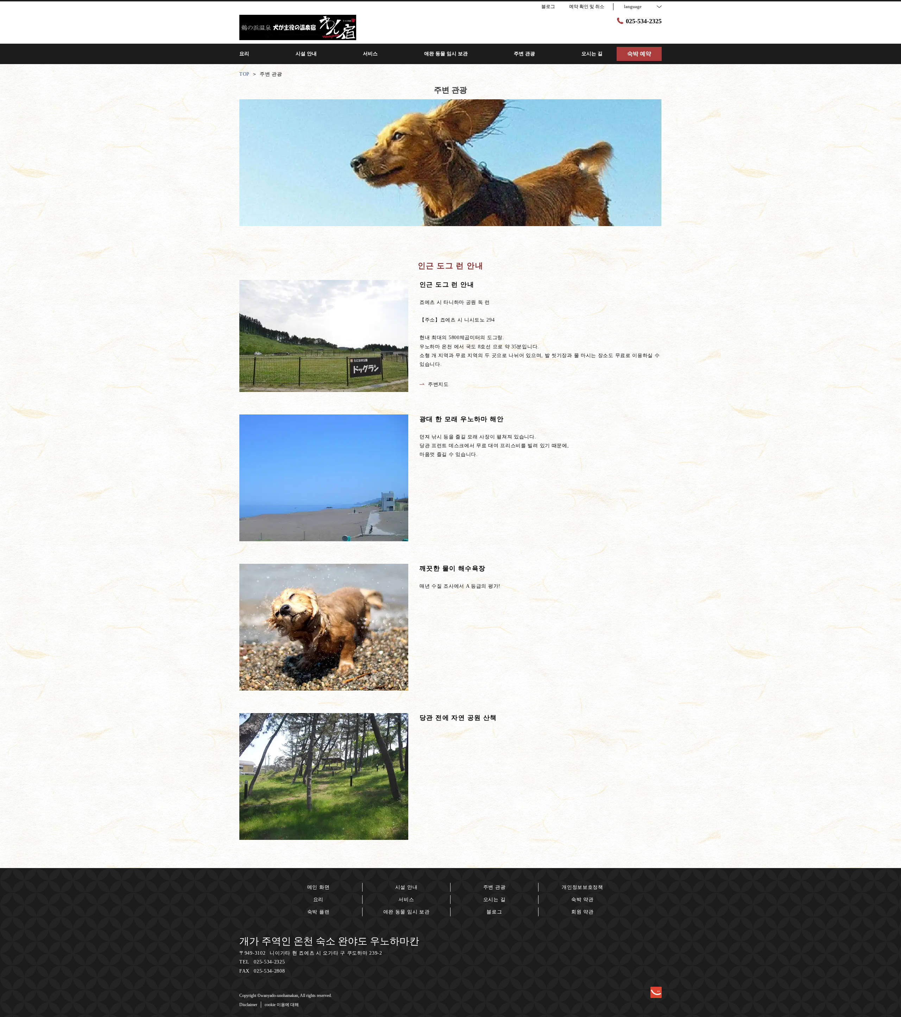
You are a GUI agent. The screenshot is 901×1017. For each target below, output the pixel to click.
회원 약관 (582, 912)
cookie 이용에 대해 (282, 1004)
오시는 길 (494, 899)
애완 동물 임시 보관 (406, 912)
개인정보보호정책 (582, 887)
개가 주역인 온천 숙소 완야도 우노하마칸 (329, 941)
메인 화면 (318, 887)
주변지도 (438, 384)
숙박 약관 (582, 899)
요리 (318, 899)
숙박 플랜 (318, 912)
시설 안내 (406, 887)
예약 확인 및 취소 (586, 6)
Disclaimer (248, 1004)
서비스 (406, 899)
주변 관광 (494, 887)
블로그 (494, 912)
